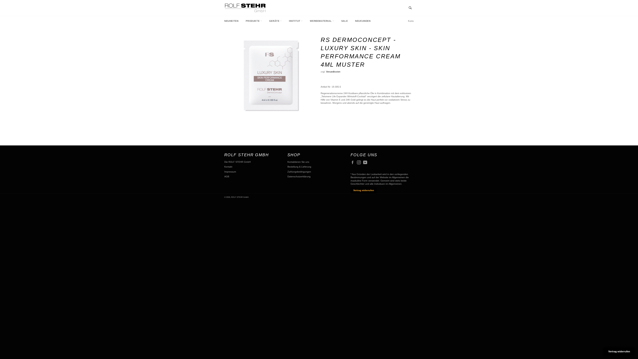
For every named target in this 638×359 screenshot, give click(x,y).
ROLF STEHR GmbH (240, 197)
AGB (226, 176)
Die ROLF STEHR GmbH (237, 162)
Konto (411, 21)
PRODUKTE (253, 21)
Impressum (230, 171)
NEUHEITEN (231, 21)
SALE (344, 21)
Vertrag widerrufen (363, 190)
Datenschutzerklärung (299, 176)
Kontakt (228, 166)
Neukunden (363, 21)
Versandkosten (333, 71)
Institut (295, 21)
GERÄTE (274, 21)
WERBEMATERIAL (321, 21)
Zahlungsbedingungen (299, 171)
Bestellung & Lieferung (299, 166)
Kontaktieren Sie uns (298, 162)
